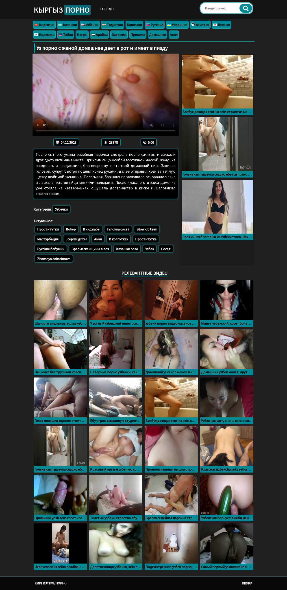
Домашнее (157, 34)
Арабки (101, 34)
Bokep (71, 229)
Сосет (166, 249)
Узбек (149, 249)
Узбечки (91, 24)
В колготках (118, 239)
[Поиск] (245, 8)
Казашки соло (127, 249)
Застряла (119, 34)
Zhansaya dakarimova (53, 258)
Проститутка (146, 239)
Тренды (107, 9)
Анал (174, 34)
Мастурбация (48, 239)
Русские (156, 24)
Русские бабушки (50, 249)
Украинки (179, 24)
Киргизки (46, 24)
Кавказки (134, 24)
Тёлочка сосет (118, 229)
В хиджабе (91, 229)
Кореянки (46, 34)
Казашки (69, 24)
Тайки (68, 34)
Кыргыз (62, 10)
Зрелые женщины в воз (90, 249)
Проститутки (48, 229)
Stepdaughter (76, 239)
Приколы (137, 34)
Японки (223, 24)
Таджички (114, 24)
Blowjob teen (147, 229)
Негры (82, 34)
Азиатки (202, 24)
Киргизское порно (51, 583)
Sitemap (247, 583)
